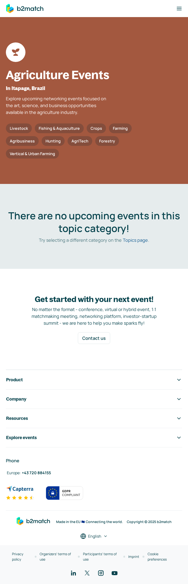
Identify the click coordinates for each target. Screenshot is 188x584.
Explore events (21, 437)
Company (16, 399)
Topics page (135, 240)
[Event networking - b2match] (25, 8)
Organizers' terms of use (55, 557)
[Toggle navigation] (179, 8)
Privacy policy (17, 557)
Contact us (94, 338)
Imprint (133, 556)
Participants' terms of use (100, 557)
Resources (17, 418)
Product (14, 380)
